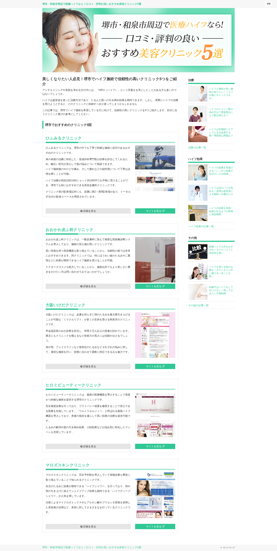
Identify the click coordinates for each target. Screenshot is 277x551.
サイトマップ (229, 548)
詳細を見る (89, 211)
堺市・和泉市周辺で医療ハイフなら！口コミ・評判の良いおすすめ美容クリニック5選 (91, 547)
